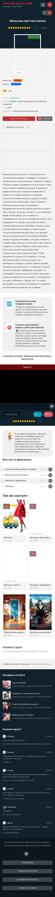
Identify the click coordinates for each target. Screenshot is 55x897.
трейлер (47, 119)
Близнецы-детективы (14, 799)
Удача (8, 762)
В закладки (12, 414)
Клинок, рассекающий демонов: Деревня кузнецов (28, 744)
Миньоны (9, 486)
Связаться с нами (27, 888)
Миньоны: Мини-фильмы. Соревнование (21, 469)
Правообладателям (27, 871)
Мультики (15, 97)
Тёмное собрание (13, 814)
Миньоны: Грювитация (15, 480)
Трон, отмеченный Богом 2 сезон (19, 780)
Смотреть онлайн (19, 119)
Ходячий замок (12, 833)
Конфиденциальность (27, 879)
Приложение (27, 862)
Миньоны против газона (16, 475)
